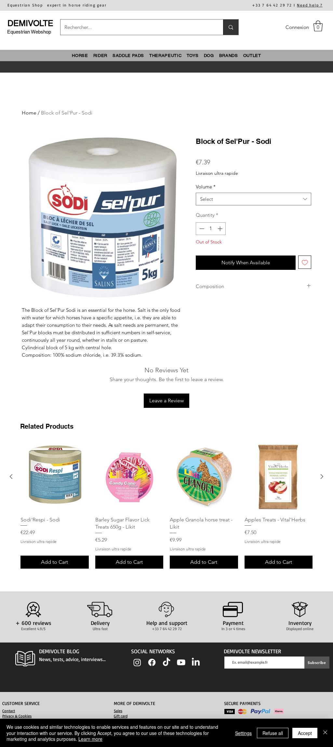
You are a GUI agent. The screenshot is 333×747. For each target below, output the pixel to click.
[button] (318, 26)
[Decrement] (201, 229)
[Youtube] (181, 662)
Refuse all (272, 733)
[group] (166, 505)
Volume (206, 187)
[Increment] (220, 229)
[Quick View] (54, 477)
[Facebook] (152, 662)
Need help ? (310, 5)
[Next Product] (322, 476)
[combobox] (253, 199)
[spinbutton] (211, 229)
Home (29, 113)
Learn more (90, 739)
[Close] (325, 733)
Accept (305, 733)
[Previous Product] (11, 476)
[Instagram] (137, 662)
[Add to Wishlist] (305, 262)
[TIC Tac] (166, 662)
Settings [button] (243, 733)
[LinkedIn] (196, 662)
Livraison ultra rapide (217, 173)
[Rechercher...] (230, 27)
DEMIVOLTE (30, 23)
